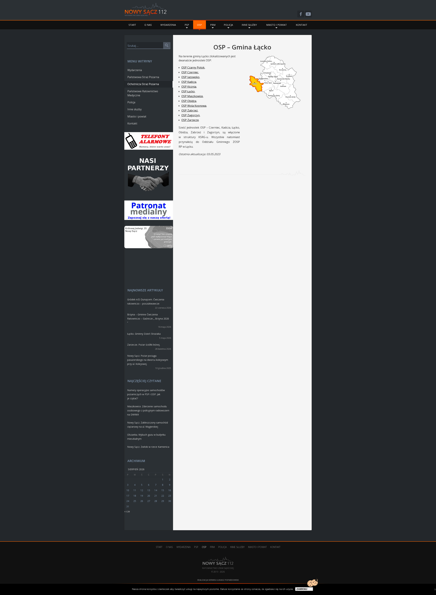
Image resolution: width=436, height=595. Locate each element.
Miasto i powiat (276, 24)
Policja (228, 24)
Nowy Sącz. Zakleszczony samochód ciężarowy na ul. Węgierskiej (147, 424)
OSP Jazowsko (190, 77)
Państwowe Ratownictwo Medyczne (142, 93)
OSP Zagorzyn (190, 115)
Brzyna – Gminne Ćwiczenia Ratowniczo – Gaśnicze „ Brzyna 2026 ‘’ (148, 318)
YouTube (308, 14)
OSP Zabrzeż (189, 110)
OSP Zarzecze (190, 120)
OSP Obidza (188, 101)
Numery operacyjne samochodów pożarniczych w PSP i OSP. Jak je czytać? (146, 394)
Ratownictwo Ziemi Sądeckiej (218, 563)
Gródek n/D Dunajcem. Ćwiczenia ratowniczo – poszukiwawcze (145, 301)
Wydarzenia (168, 24)
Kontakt (301, 24)
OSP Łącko (188, 91)
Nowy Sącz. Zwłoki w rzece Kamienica (148, 446)
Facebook (300, 14)
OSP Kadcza (188, 82)
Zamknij (302, 589)
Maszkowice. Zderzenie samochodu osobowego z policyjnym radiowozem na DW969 (148, 410)
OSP (199, 24)
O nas (148, 24)
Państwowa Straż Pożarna (143, 77)
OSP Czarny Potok (193, 67)
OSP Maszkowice (192, 96)
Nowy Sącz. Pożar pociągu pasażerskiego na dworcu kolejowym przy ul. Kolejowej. (147, 360)
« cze (127, 511)
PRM (212, 24)
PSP (187, 24)
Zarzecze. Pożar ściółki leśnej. (143, 344)
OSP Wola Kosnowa (193, 106)
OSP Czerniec (189, 72)
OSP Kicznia (188, 86)
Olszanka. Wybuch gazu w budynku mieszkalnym (146, 436)
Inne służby (249, 24)
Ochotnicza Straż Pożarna (143, 84)
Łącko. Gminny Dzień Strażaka (144, 333)
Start (132, 24)
